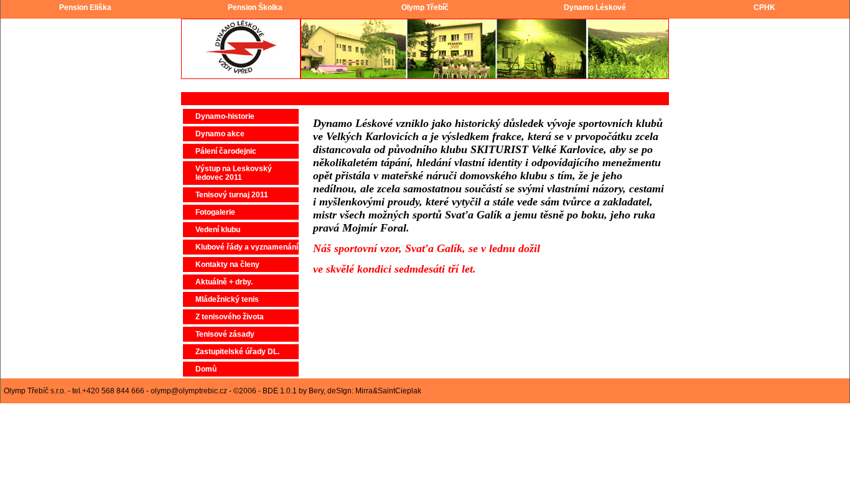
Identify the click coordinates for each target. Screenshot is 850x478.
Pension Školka (255, 7)
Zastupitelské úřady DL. (237, 351)
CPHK (764, 7)
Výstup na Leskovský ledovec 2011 (233, 173)
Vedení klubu (217, 229)
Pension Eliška (85, 7)
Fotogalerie (215, 212)
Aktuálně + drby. (224, 282)
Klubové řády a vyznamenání (246, 247)
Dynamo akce (220, 133)
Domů (206, 369)
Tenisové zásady (225, 334)
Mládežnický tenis (227, 299)
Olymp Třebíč (425, 7)
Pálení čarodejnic (225, 151)
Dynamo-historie (225, 116)
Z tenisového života (229, 316)
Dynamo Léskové (595, 7)
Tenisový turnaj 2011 (231, 194)
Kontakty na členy (227, 264)
